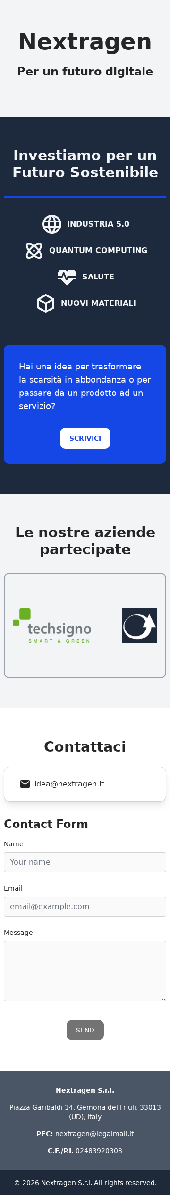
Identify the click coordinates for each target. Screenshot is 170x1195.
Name (14, 844)
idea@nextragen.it (69, 783)
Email (13, 888)
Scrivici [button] (85, 438)
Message (18, 932)
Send (85, 1030)
